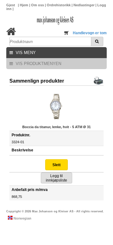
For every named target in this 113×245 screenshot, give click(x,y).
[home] (11, 31)
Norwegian (22, 218)
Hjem (24, 5)
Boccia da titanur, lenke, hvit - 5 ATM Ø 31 (56, 127)
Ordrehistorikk (59, 5)
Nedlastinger (84, 5)
